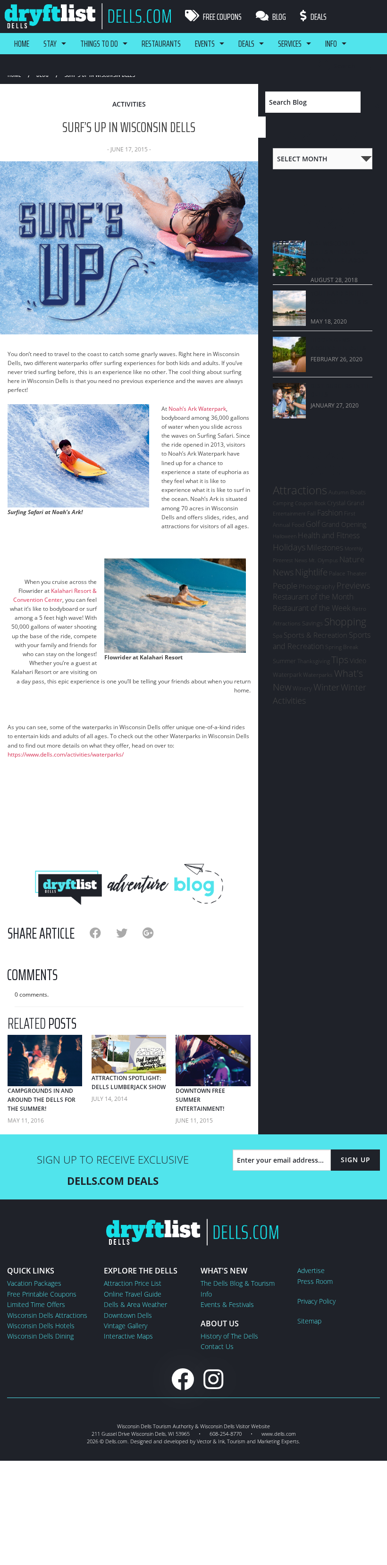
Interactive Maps (128, 1336)
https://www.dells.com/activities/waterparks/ (66, 754)
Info (331, 43)
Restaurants (161, 43)
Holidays (289, 547)
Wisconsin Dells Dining (40, 1336)
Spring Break (341, 647)
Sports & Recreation (315, 635)
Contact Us (217, 1346)
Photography (317, 586)
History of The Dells (229, 1336)
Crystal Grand (345, 503)
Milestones (325, 547)
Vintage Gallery (125, 1325)
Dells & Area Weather (135, 1304)
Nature (351, 559)
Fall (311, 513)
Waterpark (287, 674)
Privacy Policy (316, 1301)
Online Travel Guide (132, 1294)
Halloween (284, 536)
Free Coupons (222, 16)
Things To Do (99, 43)
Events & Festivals (227, 1304)
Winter (326, 687)
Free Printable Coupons (41, 1294)
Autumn (338, 492)
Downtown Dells (128, 1315)
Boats (358, 492)
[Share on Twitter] (129, 933)
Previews (353, 585)
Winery (302, 688)
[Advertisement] (129, 810)
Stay (50, 43)
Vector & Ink (211, 1441)
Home (21, 43)
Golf (313, 524)
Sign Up (355, 1159)
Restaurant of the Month (313, 596)
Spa (277, 636)
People (285, 585)
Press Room (315, 1281)
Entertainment (289, 513)
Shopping (345, 621)
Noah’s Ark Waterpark (197, 409)
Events (205, 43)
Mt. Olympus (323, 560)
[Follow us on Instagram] (213, 1379)
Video (358, 660)
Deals (318, 16)
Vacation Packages (34, 1283)
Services (290, 43)
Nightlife (311, 572)
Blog (278, 16)
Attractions (300, 490)
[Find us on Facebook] (182, 1379)
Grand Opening (343, 524)
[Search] (373, 102)
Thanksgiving (313, 661)
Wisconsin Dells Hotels (41, 1325)
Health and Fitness (329, 535)
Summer (284, 661)
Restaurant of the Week (312, 608)
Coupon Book (310, 503)
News (283, 572)
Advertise (311, 1270)
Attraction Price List (132, 1283)
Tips (339, 659)
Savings (312, 623)
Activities (129, 104)
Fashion (330, 513)
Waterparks (318, 675)
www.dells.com (278, 1433)
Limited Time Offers (36, 1304)
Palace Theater (348, 573)
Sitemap (309, 1320)
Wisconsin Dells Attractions (47, 1315)
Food (298, 525)
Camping (283, 503)
